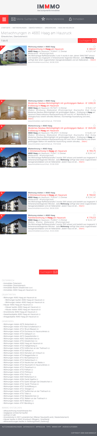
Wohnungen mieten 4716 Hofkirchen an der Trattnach (25, 348)
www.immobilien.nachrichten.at (40, 121)
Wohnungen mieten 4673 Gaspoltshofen (20, 336)
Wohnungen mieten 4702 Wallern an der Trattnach (24, 398)
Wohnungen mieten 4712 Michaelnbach (20, 358)
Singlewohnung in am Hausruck (46, 49)
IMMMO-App (56, 427)
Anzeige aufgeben (70, 427)
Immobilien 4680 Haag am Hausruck (19, 290)
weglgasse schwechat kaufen (16, 413)
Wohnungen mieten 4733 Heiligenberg (19, 346)
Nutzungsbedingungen (12, 427)
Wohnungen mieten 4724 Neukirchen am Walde (23, 362)
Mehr (93, 60)
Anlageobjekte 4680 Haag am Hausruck (20, 317)
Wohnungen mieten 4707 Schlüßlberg (19, 386)
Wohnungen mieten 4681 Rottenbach (19, 377)
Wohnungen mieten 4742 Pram (16, 374)
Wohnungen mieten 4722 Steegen (18, 389)
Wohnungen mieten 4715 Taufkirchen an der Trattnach (26, 391)
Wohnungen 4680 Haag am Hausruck (19, 297)
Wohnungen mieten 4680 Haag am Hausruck (23, 302)
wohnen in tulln (10, 415)
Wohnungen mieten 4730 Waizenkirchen (20, 396)
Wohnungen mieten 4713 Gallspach (18, 334)
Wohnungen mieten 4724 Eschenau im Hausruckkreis (25, 331)
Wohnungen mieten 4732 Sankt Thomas (20, 384)
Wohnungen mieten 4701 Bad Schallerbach (21, 326)
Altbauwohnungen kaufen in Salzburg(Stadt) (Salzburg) (26, 421)
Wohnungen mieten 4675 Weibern (17, 401)
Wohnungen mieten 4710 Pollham (17, 370)
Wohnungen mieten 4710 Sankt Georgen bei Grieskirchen (27, 381)
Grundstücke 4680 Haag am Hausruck (19, 312)
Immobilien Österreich (13, 283)
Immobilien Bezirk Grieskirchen (16, 287)
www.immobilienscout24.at (38, 62)
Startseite (5, 28)
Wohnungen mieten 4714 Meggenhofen (20, 355)
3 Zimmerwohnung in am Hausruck (47, 151)
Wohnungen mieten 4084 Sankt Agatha (20, 379)
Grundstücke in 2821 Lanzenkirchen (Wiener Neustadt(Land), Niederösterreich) (36, 417)
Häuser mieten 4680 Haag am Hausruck (21, 309)
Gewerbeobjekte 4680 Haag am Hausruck (21, 314)
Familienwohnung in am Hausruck (47, 217)
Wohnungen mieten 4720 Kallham (17, 350)
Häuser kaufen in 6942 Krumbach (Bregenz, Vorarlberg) (26, 419)
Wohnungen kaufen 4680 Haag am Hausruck (23, 300)
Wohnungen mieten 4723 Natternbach (19, 360)
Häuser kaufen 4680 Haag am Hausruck (21, 307)
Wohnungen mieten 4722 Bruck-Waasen (20, 329)
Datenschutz (28, 427)
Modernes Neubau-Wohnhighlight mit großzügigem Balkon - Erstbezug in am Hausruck (56, 104)
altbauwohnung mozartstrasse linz (18, 411)
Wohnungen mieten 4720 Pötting (17, 372)
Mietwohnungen (20, 28)
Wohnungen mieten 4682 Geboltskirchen (20, 338)
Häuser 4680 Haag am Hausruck (17, 305)
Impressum (40, 427)
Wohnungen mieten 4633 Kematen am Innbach (23, 353)
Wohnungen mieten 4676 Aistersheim (19, 324)
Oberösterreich (35, 28)
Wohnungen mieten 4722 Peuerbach (19, 367)
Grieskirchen (50, 28)
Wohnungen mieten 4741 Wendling (18, 403)
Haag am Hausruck (66, 28)
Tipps (48, 427)
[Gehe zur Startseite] (48, 11)
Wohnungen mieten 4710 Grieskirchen (19, 341)
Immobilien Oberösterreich (14, 285)
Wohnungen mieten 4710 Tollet (16, 393)
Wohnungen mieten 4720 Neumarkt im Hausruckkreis (25, 365)
